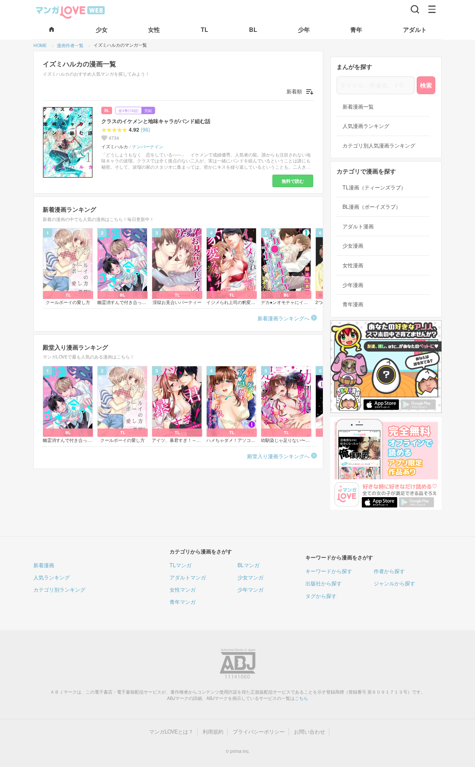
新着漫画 (43, 565)
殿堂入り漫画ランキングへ (278, 456)
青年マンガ (183, 601)
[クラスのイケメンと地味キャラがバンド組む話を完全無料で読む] (69, 142)
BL (106, 110)
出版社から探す (323, 583)
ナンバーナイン (147, 146)
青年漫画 (353, 304)
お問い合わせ (309, 731)
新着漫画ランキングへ (283, 318)
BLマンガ (248, 565)
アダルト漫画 (358, 226)
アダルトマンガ (188, 577)
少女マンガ (250, 577)
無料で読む (293, 181)
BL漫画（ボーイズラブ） (372, 206)
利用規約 (213, 731)
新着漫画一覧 (358, 106)
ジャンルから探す (394, 583)
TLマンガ (180, 565)
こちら (301, 698)
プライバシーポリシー (259, 731)
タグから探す (321, 595)
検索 (426, 85)
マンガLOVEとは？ (171, 731)
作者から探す (389, 571)
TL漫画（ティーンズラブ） (374, 187)
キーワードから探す (328, 571)
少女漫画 (353, 245)
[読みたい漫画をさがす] (414, 9)
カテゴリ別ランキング (59, 589)
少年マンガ (250, 589)
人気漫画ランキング (366, 125)
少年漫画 (353, 284)
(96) (145, 129)
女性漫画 (353, 265)
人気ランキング (51, 577)
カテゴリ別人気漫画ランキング (379, 145)
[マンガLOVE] (70, 11)
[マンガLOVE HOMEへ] (51, 30)
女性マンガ (183, 589)
